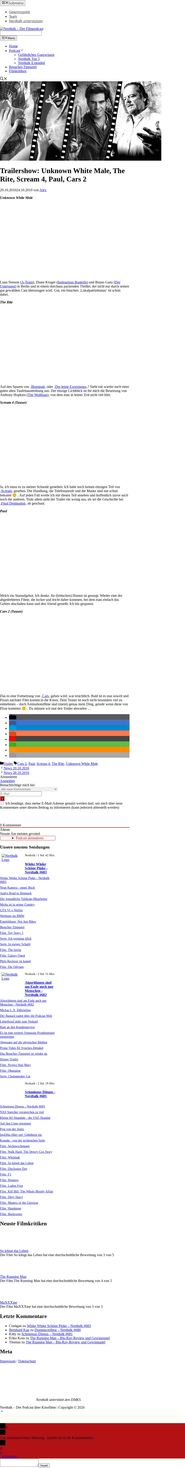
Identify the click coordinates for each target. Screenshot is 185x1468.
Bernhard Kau (19, 1330)
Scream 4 (43, 764)
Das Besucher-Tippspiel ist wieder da (23, 1053)
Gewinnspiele (19, 12)
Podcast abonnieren (30, 838)
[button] (12, 717)
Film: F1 (5, 1174)
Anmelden (7, 781)
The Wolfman (37, 395)
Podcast (14, 51)
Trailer (8, 764)
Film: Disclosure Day (13, 1169)
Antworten (9, 1456)
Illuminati (38, 387)
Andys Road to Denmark (16, 893)
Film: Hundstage (10, 1208)
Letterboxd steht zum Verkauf (19, 1021)
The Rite (58, 764)
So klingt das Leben (14, 1251)
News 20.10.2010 (16, 768)
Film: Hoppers (9, 1180)
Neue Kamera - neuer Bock (17, 887)
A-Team (27, 282)
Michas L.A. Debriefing (15, 1010)
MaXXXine (8, 1302)
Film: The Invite (10, 950)
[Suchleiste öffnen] (3, 79)
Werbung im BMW (12, 916)
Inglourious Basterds (72, 282)
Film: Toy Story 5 (11, 933)
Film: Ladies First (11, 1185)
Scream (6, 491)
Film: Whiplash (10, 1157)
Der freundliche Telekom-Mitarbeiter (23, 899)
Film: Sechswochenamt (15, 1146)
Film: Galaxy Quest (12, 955)
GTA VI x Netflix (11, 910)
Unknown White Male (82, 764)
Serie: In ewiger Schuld (15, 944)
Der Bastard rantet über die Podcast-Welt (26, 1016)
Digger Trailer (9, 1059)
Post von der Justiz (12, 1129)
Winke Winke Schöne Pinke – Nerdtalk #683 (59, 1326)
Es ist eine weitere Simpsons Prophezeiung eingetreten (27, 1034)
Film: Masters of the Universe (19, 1202)
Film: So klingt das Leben (16, 1163)
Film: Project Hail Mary (15, 1065)
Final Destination (13, 503)
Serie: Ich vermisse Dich (15, 938)
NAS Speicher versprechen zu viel (22, 1112)
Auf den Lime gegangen (15, 1123)
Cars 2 (22, 764)
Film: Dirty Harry (11, 1197)
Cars (45, 696)
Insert (44, 1465)
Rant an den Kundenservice (17, 1027)
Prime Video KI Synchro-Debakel (21, 1048)
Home (13, 46)
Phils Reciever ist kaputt (15, 961)
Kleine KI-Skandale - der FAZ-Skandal (25, 1118)
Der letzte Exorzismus (70, 387)
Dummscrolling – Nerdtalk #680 (58, 1330)
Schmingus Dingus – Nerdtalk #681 (47, 1334)
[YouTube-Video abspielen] (65, 240)
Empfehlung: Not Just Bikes (18, 921)
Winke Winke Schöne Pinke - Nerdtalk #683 (36, 868)
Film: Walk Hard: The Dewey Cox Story (26, 1152)
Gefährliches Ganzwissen (36, 55)
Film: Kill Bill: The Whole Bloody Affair (26, 1191)
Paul (31, 764)
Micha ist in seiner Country (17, 904)
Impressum (8, 1361)
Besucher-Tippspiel (23, 67)
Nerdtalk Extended (31, 63)
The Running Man (13, 1277)
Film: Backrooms (11, 1214)
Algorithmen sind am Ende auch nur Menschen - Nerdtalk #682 (39, 989)
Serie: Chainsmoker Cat (15, 1076)
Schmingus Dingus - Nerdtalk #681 (40, 1094)
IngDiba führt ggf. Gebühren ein (21, 1135)
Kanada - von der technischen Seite (22, 1140)
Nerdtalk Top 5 (29, 59)
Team (13, 16)
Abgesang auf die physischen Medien (23, 1042)
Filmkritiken (17, 71)
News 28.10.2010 (16, 773)
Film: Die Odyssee (12, 967)
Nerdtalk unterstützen (26, 21)
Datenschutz (27, 1361)
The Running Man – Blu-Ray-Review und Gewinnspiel (70, 1338)
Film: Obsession (10, 1070)
